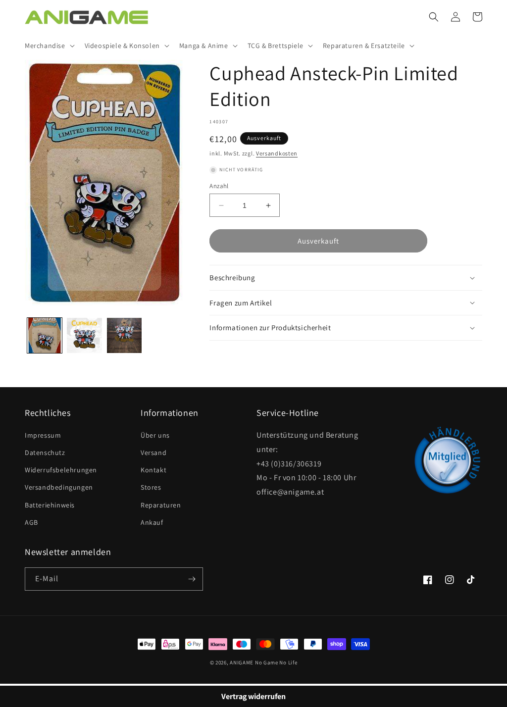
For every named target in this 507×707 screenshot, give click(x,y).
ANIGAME (242, 662)
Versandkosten (277, 153)
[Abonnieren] (192, 579)
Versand (153, 452)
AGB (31, 522)
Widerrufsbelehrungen (61, 469)
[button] (49, 45)
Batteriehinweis (50, 505)
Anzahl (218, 186)
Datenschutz (45, 452)
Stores (151, 487)
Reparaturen (161, 505)
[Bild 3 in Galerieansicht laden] (124, 335)
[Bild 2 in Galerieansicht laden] (84, 335)
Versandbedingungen (59, 487)
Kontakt (153, 469)
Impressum (43, 435)
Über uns (155, 435)
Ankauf (152, 522)
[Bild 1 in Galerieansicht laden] (44, 335)
